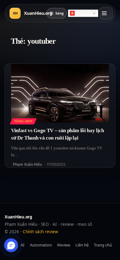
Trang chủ (103, 245)
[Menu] (106, 13)
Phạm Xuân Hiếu (27, 164)
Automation (41, 245)
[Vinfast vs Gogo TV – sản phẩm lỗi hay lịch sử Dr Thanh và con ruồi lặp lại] (60, 93)
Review (63, 245)
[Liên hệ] (11, 245)
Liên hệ (82, 245)
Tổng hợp (23, 121)
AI (22, 245)
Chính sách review (40, 231)
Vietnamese (85, 13)
